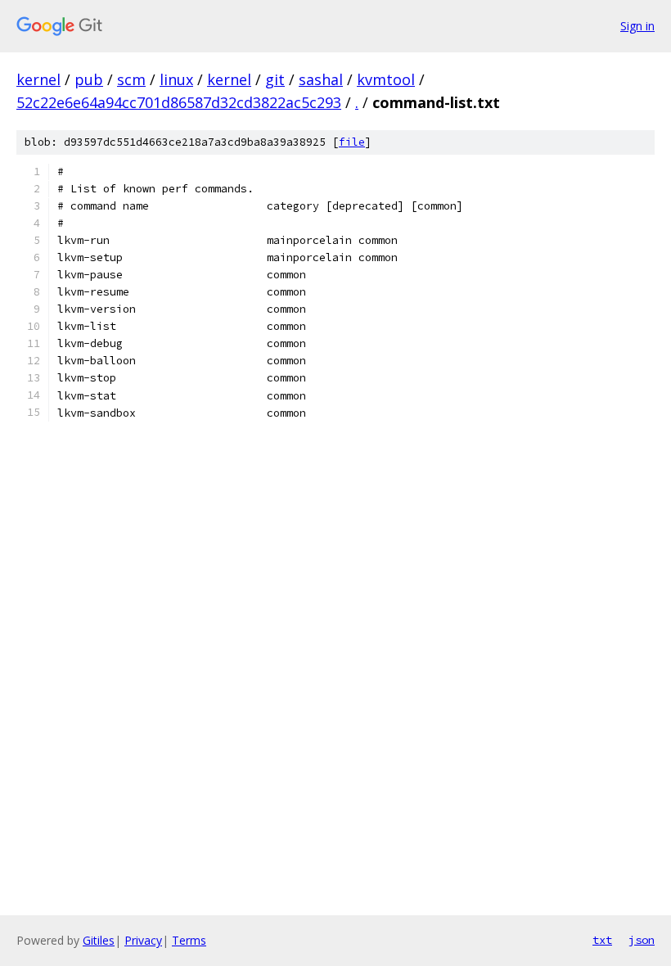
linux (176, 79)
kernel (38, 79)
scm (131, 79)
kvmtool (386, 79)
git (275, 79)
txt (602, 939)
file (352, 142)
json (641, 939)
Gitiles (99, 940)
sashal (321, 79)
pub (88, 79)
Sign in (637, 26)
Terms (189, 940)
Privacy (143, 940)
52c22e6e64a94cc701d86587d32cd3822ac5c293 (178, 102)
